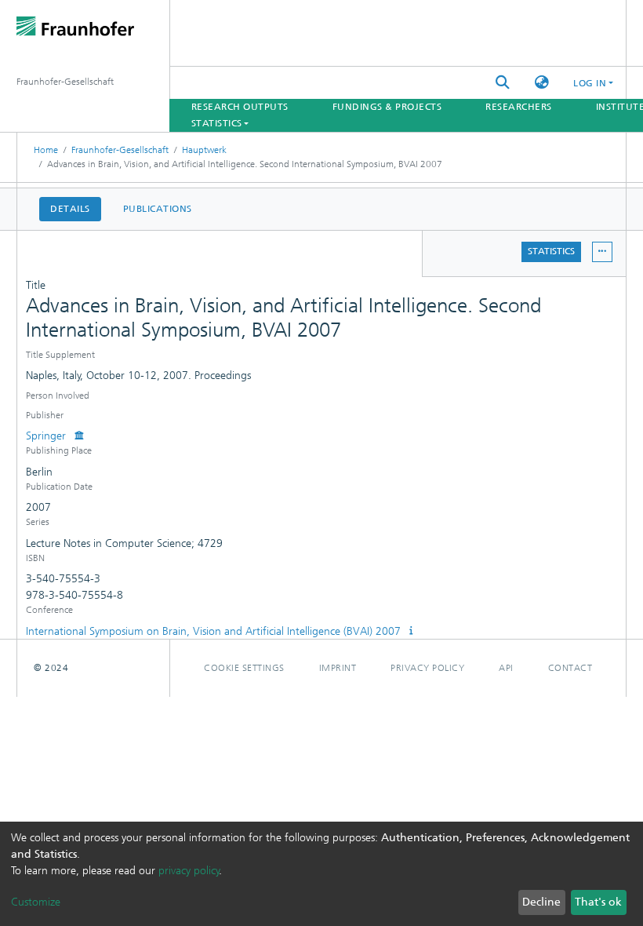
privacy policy (189, 870)
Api (506, 667)
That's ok (598, 902)
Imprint (338, 667)
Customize (35, 902)
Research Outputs (240, 106)
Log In (589, 83)
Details (70, 208)
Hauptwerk (204, 149)
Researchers (518, 106)
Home (46, 149)
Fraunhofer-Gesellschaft (120, 149)
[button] (541, 83)
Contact (570, 667)
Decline (541, 902)
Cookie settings (244, 667)
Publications (157, 208)
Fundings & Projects (387, 106)
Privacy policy (427, 667)
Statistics (551, 251)
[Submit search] (502, 83)
